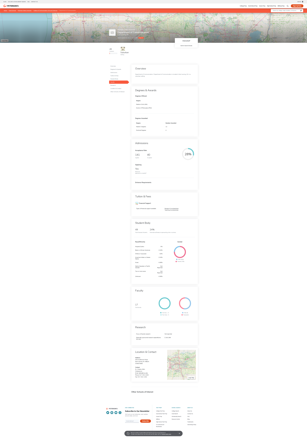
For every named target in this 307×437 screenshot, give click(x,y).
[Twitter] (107, 412)
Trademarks (190, 422)
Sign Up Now (297, 6)
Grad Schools (12, 10)
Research (113, 85)
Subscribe (145, 421)
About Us (189, 411)
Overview (113, 66)
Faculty (112, 82)
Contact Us (190, 413)
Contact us (34, 1)
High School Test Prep (161, 422)
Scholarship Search (176, 416)
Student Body (114, 79)
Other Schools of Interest (117, 92)
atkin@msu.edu (143, 373)
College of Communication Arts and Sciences (45, 10)
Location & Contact (115, 88)
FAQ (29, 1)
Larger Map (5, 40)
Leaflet (288, 13)
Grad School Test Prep (161, 413)
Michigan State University (25, 10)
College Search (175, 411)
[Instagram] (120, 412)
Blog (5, 1)
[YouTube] (115, 412)
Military (158, 419)
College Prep (243, 6)
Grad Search (175, 413)
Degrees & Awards (115, 69)
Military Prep (281, 6)
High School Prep (271, 6)
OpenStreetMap (296, 13)
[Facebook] (111, 412)
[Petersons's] (11, 6)
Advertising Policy (191, 424)
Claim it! (141, 38)
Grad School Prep (252, 6)
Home (5, 10)
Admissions (113, 72)
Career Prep (262, 6)
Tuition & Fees (114, 76)
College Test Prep (160, 411)
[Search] (287, 6)
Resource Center (176, 419)
